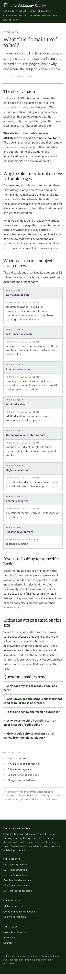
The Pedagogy (28, 4)
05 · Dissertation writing (16, 885)
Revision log (10, 937)
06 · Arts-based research (17, 890)
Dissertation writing (43, 15)
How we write (11, 20)
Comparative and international (25, 435)
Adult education (40, 11)
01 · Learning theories (15, 864)
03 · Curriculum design (16, 875)
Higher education (17, 470)
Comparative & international (19, 911)
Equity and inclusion (18, 369)
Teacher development (19, 532)
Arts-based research (19, 334)
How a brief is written (15, 932)
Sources (8, 942)
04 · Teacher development (18, 880)
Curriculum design (15, 15)
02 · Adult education (15, 869)
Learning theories (15, 11)
